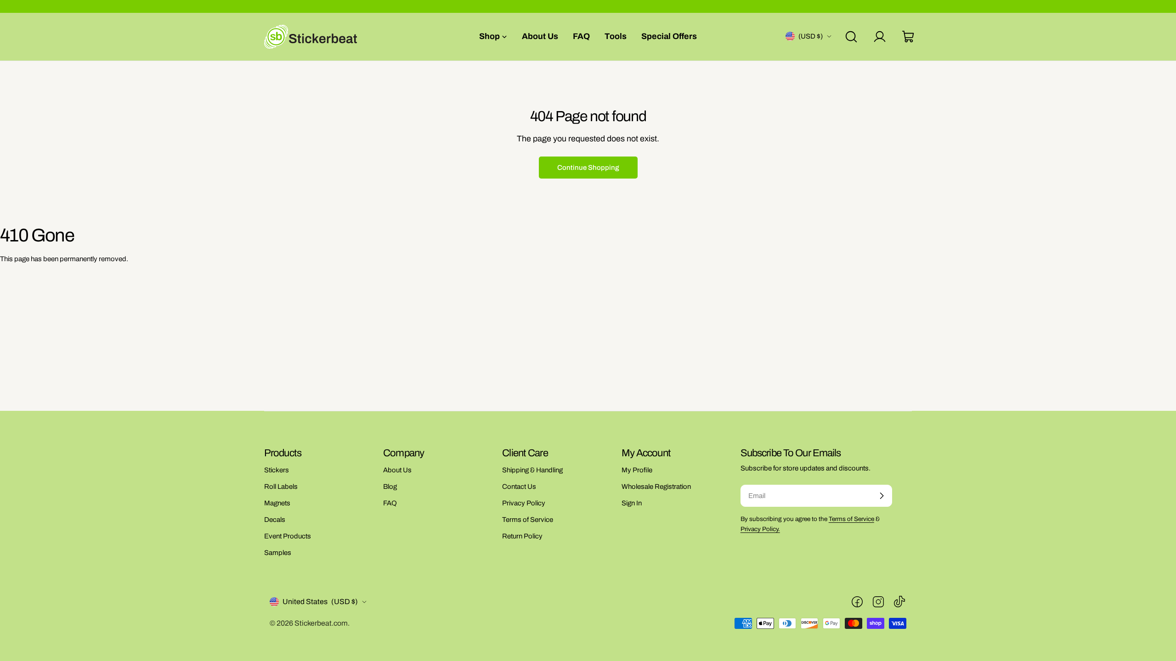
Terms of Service (527, 519)
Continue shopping (588, 167)
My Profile (637, 470)
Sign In (632, 503)
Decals (274, 519)
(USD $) (810, 36)
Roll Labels (281, 486)
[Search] (851, 37)
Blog (390, 486)
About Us (397, 470)
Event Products (287, 536)
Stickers (276, 470)
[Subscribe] (881, 495)
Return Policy (522, 536)
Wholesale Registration (656, 486)
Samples (277, 552)
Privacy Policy (523, 503)
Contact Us (519, 486)
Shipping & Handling (532, 470)
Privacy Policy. (760, 529)
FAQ (390, 503)
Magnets (277, 503)
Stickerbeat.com (321, 623)
